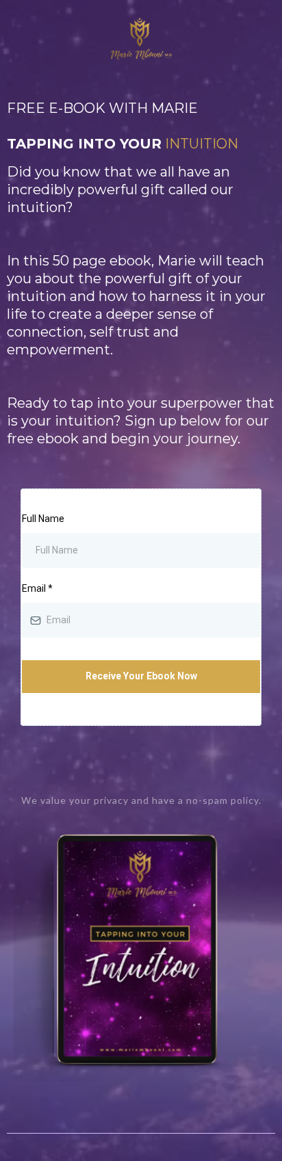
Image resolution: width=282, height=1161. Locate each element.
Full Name (43, 518)
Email (37, 588)
